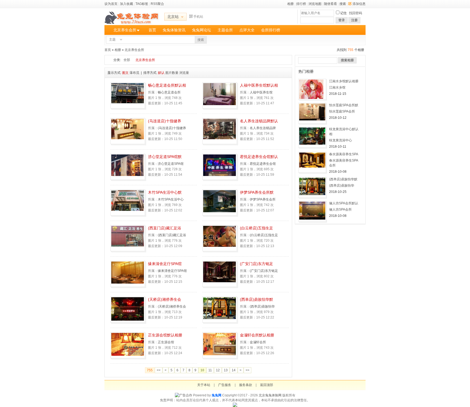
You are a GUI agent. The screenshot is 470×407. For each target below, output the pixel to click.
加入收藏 (126, 4)
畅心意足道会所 (169, 92)
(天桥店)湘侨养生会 (164, 299)
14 (234, 370)
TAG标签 (141, 4)
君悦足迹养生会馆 (263, 164)
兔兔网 (216, 395)
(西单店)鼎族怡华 (262, 306)
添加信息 (359, 4)
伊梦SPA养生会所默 (257, 192)
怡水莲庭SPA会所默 (343, 105)
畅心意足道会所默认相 (167, 85)
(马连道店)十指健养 (164, 121)
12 (218, 370)
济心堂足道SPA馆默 (165, 156)
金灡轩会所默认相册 (257, 335)
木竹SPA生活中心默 (165, 192)
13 (226, 370)
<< (158, 370)
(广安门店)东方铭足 (256, 264)
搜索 (342, 4)
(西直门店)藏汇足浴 (164, 228)
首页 (152, 30)
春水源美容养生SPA (343, 154)
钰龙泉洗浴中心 (340, 140)
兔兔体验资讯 (174, 30)
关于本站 (203, 385)
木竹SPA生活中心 (171, 199)
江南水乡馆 (337, 87)
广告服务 (224, 385)
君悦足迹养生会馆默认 (259, 156)
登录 (341, 20)
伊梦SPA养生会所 (263, 199)
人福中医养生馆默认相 (259, 85)
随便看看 (330, 4)
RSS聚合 (157, 4)
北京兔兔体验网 (270, 395)
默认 (161, 73)
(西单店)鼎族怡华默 (256, 299)
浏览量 (184, 73)
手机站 (198, 17)
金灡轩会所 (258, 342)
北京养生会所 (124, 30)
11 (210, 370)
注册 (354, 20)
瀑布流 (134, 73)
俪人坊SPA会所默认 (343, 203)
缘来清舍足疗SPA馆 (165, 264)
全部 (126, 60)
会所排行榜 (270, 30)
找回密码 (355, 13)
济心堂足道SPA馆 (171, 164)
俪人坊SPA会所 (340, 209)
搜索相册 (347, 60)
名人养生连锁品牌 (263, 128)
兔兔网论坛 (201, 30)
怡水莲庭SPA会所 (342, 111)
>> (247, 370)
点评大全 (247, 30)
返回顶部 (266, 385)
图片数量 (171, 73)
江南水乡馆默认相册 (343, 81)
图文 (125, 73)
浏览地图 (314, 4)
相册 (290, 4)
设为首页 (111, 4)
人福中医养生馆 (261, 92)
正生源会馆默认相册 (165, 335)
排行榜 (301, 4)
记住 (343, 13)
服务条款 (245, 385)
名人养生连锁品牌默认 (259, 121)
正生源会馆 (166, 342)
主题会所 (225, 30)
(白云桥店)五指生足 (256, 228)
